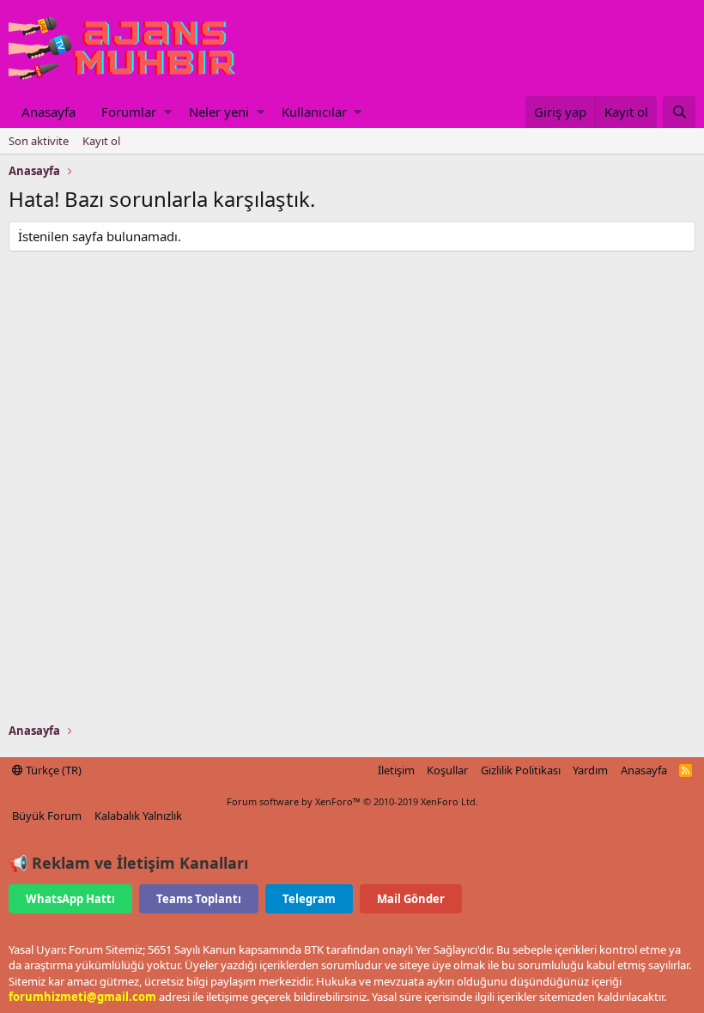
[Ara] (679, 112)
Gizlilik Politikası (521, 770)
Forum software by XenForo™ (352, 801)
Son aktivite (39, 141)
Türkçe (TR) (52, 770)
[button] (168, 112)
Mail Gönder (411, 899)
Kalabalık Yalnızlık (138, 815)
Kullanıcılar (314, 111)
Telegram (309, 899)
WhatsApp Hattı (70, 899)
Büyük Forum (47, 815)
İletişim (396, 770)
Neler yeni (219, 111)
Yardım (590, 770)
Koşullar (447, 770)
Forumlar (128, 111)
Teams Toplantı (198, 899)
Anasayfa (48, 111)
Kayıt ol (101, 141)
